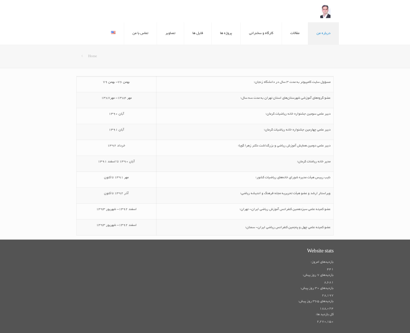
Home (92, 56)
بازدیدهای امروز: (322, 262)
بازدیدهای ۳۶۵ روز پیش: (315, 301)
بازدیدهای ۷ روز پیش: (318, 275)
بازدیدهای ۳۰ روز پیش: (316, 288)
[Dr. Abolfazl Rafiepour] (325, 11)
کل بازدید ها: (324, 314)
